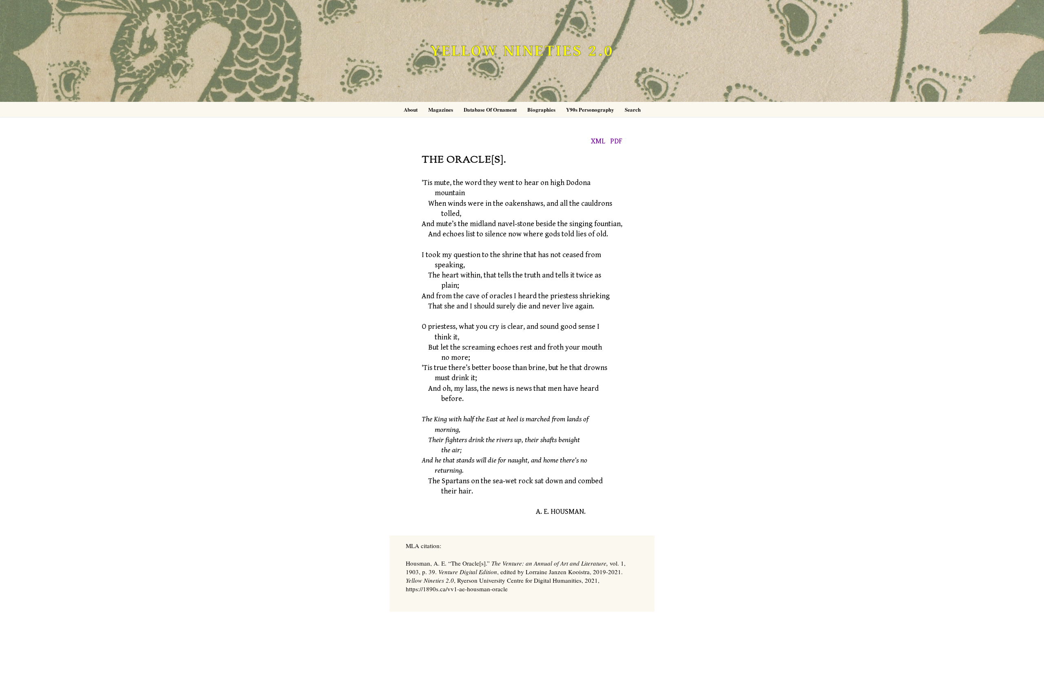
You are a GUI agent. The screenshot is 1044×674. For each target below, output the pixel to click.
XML (598, 141)
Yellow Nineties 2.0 (522, 51)
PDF (616, 141)
